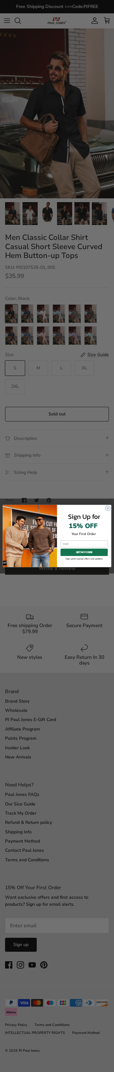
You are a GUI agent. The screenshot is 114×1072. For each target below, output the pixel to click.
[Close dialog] (107, 508)
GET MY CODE (84, 552)
